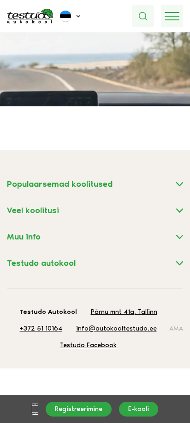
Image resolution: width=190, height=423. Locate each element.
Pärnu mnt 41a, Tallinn (124, 312)
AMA (176, 328)
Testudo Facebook (88, 345)
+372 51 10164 (41, 328)
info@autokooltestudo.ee (116, 328)
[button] (71, 16)
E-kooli (138, 409)
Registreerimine (78, 409)
